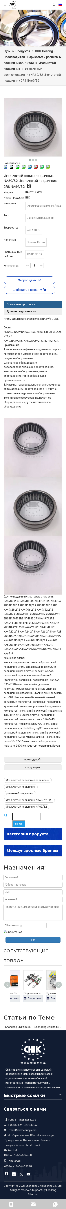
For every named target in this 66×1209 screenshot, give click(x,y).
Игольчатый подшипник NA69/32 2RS (29, 800)
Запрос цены (27, 280)
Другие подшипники (21, 311)
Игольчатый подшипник (20, 786)
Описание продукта (21, 304)
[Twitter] (21, 1174)
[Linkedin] (14, 1174)
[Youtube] (29, 1174)
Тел (33, 939)
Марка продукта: (14, 197)
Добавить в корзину (27, 290)
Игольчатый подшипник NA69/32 (26, 806)
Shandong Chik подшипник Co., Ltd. (18, 1027)
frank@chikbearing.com (22, 1130)
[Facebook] (7, 1174)
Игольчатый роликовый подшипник (27, 780)
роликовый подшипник (20, 793)
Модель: (8, 192)
